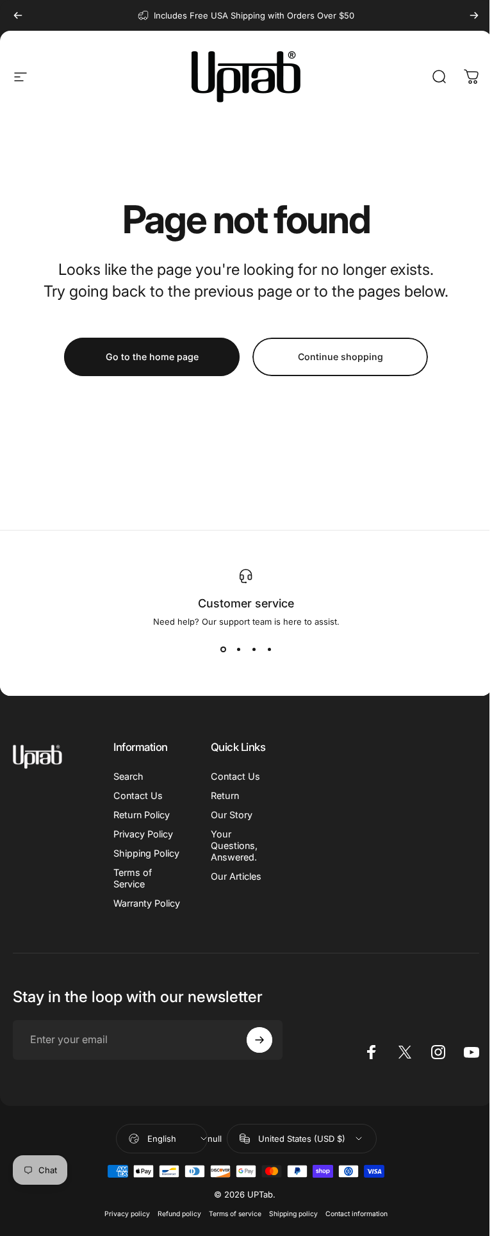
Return (225, 795)
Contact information (356, 1214)
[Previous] (18, 15)
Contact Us (138, 795)
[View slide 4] (269, 649)
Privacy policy (127, 1214)
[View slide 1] (223, 649)
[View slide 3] (253, 649)
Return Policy (141, 814)
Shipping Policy (146, 853)
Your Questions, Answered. (234, 845)
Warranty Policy (146, 903)
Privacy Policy (143, 833)
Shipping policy (293, 1214)
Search (128, 776)
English (161, 1138)
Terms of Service (132, 878)
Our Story (231, 814)
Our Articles (236, 876)
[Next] (474, 15)
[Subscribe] (259, 1040)
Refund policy (179, 1214)
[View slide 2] (238, 649)
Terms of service (235, 1214)
